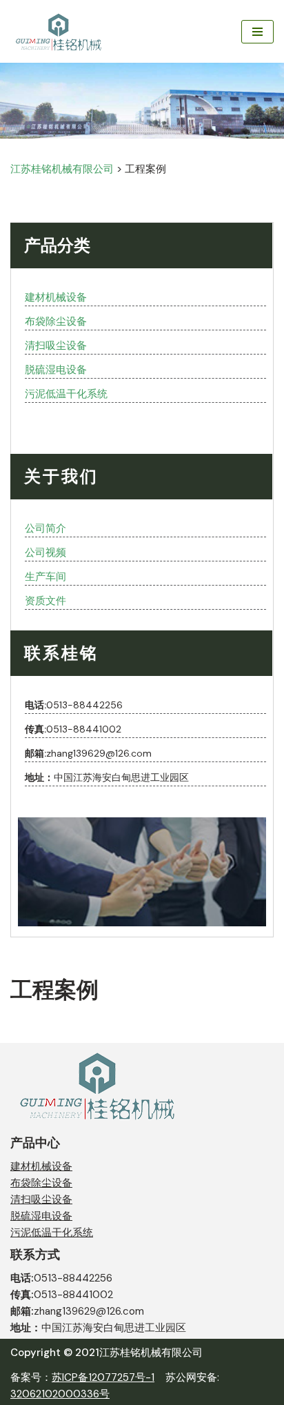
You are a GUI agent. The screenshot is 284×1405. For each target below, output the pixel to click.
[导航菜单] (257, 31)
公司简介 (45, 528)
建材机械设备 (56, 297)
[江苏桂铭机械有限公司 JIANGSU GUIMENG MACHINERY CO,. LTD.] (60, 31)
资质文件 (45, 601)
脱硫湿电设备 (56, 370)
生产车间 (45, 577)
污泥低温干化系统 (66, 394)
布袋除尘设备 (56, 321)
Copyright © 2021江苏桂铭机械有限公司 (106, 1352)
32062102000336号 (60, 1394)
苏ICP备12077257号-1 (103, 1377)
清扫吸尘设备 (56, 345)
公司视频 (45, 552)
